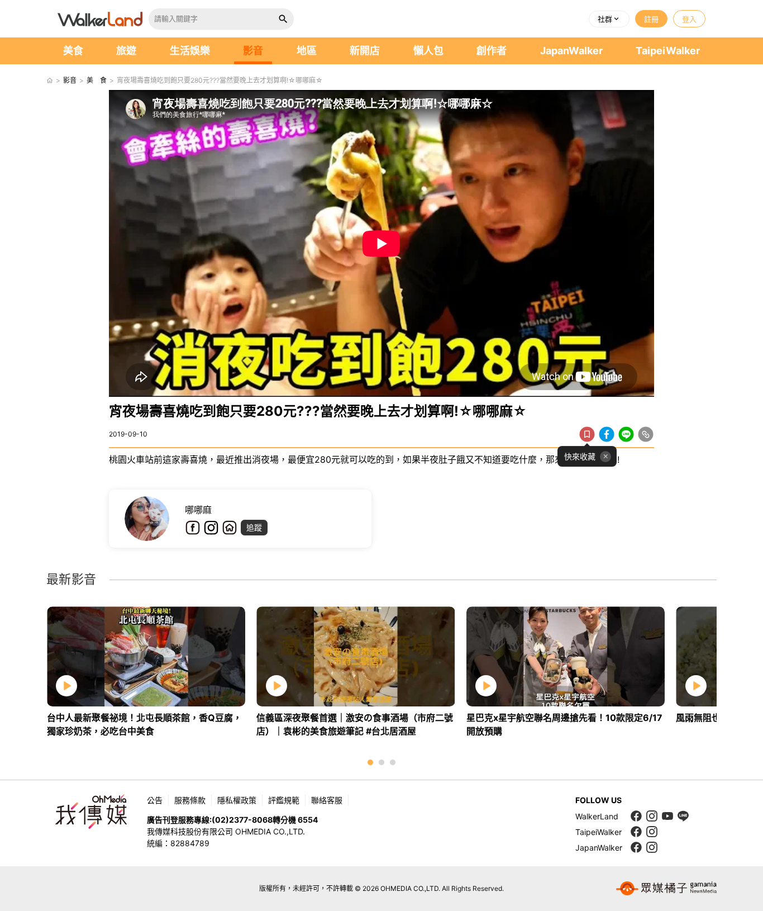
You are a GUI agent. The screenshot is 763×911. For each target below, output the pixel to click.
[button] (609, 19)
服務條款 (190, 800)
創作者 (491, 50)
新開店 (365, 50)
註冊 (651, 19)
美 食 (97, 80)
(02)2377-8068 (242, 819)
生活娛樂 (190, 50)
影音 (253, 50)
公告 (155, 800)
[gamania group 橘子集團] (666, 888)
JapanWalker (571, 50)
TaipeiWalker (668, 50)
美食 (73, 50)
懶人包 (428, 50)
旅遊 (126, 50)
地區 (307, 50)
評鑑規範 (283, 800)
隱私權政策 (236, 800)
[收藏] (587, 434)
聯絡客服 (326, 800)
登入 (689, 19)
